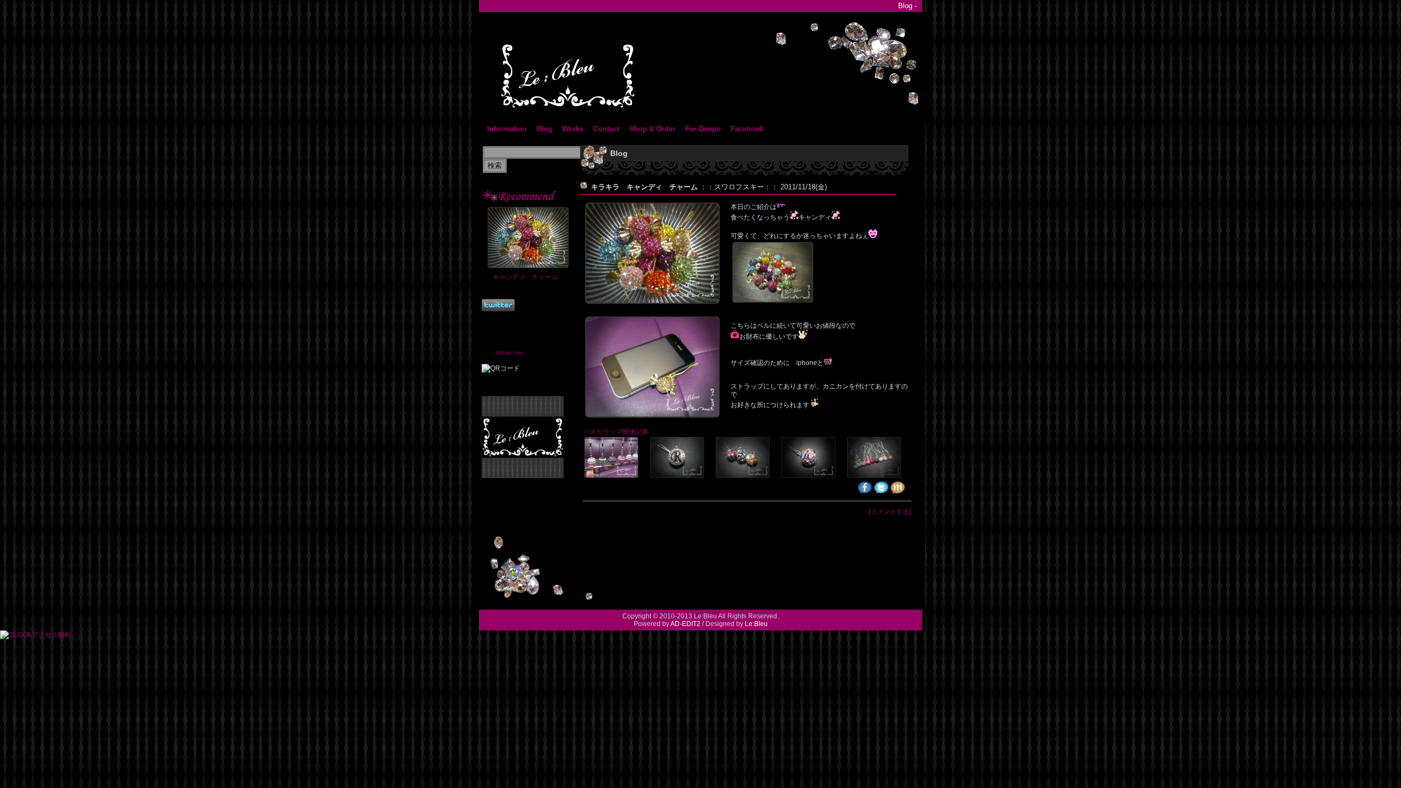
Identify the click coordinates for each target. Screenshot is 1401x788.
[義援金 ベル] (878, 477)
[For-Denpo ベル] (747, 477)
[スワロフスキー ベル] (813, 477)
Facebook (747, 129)
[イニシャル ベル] (681, 477)
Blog (544, 129)
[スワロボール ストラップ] (616, 477)
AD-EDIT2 (685, 624)
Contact (606, 129)
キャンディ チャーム (525, 277)
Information (506, 129)
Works (572, 129)
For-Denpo (703, 129)
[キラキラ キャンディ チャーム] (777, 302)
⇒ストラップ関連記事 (616, 432)
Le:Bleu (756, 624)
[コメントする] (890, 511)
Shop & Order (652, 129)
